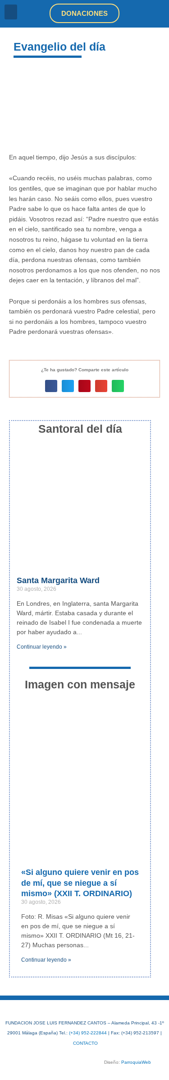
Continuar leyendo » (42, 647)
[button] (11, 12)
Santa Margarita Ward (58, 580)
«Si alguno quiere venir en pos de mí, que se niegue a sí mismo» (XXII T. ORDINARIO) (80, 883)
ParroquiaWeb (136, 1062)
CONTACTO (85, 1043)
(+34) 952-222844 (88, 1032)
